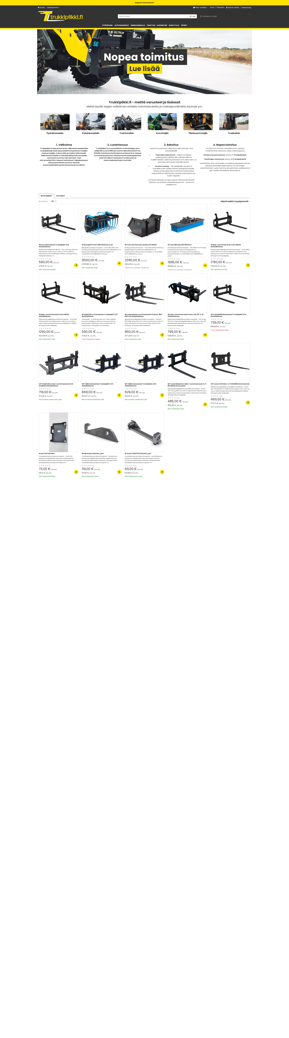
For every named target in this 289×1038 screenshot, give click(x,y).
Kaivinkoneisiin (90, 133)
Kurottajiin (162, 133)
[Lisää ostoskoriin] (76, 265)
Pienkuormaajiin (198, 133)
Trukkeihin (234, 133)
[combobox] (157, 16)
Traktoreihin (126, 133)
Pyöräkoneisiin (55, 133)
